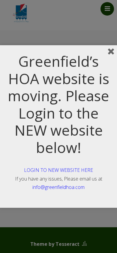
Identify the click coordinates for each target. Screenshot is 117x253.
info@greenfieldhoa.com (58, 187)
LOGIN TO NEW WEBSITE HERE (58, 170)
